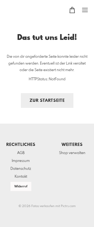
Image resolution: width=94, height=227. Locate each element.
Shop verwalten (72, 153)
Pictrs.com (68, 206)
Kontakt (21, 176)
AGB (21, 153)
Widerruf (20, 186)
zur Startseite (47, 100)
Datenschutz (20, 169)
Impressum (21, 161)
